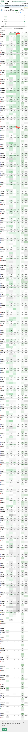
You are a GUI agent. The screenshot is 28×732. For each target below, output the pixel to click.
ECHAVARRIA (3, 502)
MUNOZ (2, 180)
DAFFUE (2, 677)
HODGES (2, 112)
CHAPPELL (3, 659)
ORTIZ (2, 231)
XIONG (2, 435)
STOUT (2, 695)
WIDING (2, 359)
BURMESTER (3, 265)
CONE (2, 343)
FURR (2, 657)
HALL (2, 363)
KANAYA (2, 536)
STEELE (2, 220)
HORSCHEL (3, 233)
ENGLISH (2, 332)
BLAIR (2, 45)
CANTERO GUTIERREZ (5, 648)
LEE (2, 325)
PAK (2, 301)
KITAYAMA (3, 106)
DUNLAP (2, 238)
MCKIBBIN (3, 466)
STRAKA (2, 101)
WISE (2, 540)
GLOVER (2, 469)
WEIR (2, 711)
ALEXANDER (3, 625)
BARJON (2, 637)
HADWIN (2, 415)
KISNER (2, 489)
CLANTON (3, 361)
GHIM (2, 222)
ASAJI (2, 448)
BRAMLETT (3, 175)
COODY (2, 413)
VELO (2, 379)
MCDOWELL (3, 191)
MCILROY (3, 63)
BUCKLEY (3, 511)
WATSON (2, 482)
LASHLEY (3, 478)
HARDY (2, 451)
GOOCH (2, 97)
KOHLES (2, 54)
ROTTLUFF (3, 699)
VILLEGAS (3, 585)
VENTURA (3, 312)
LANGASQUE (3, 399)
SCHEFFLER (3, 74)
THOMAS (2, 330)
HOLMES (2, 717)
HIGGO (2, 417)
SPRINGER (3, 357)
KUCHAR (2, 283)
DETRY (2, 381)
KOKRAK (2, 292)
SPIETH (2, 404)
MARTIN (2, 43)
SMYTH (2, 159)
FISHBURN (3, 224)
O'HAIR (2, 713)
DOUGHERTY (3, 650)
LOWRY (2, 184)
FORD (2, 128)
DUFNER (2, 630)
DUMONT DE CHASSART (5, 139)
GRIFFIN (2, 135)
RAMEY (2, 446)
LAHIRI (2, 193)
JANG (2, 41)
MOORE (2, 267)
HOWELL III (3, 498)
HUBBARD (3, 110)
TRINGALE (3, 294)
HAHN (2, 563)
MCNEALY (3, 296)
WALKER (2, 558)
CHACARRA (3, 679)
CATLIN (2, 690)
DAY (2, 516)
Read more (22, 12)
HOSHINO (3, 269)
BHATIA (2, 166)
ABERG (2, 148)
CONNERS (3, 34)
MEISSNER (3, 211)
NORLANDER (3, 368)
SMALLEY (3, 108)
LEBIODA (3, 462)
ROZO (2, 491)
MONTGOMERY (4, 520)
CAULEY (2, 339)
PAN (2, 464)
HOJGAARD (3, 70)
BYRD (2, 578)
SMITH (2, 103)
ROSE (2, 258)
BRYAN (2, 655)
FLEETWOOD (3, 59)
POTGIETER (3, 321)
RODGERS (3, 455)
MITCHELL (3, 240)
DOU (2, 115)
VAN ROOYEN (3, 395)
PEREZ (2, 285)
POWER (2, 200)
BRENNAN (3, 36)
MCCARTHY (3, 202)
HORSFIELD (3, 531)
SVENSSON (3, 215)
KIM (2, 50)
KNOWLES (3, 401)
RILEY (2, 581)
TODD (2, 610)
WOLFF (2, 426)
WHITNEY (3, 652)
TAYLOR (2, 213)
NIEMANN (3, 81)
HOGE (2, 177)
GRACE (2, 397)
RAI (2, 146)
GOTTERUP (3, 392)
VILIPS (2, 323)
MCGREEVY (3, 227)
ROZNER (2, 47)
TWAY (2, 493)
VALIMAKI (3, 218)
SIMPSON (3, 182)
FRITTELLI (3, 688)
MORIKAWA (3, 90)
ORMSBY (2, 614)
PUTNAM (2, 137)
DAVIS (2, 507)
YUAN (2, 639)
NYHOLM (3, 410)
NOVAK (2, 336)
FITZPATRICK (3, 38)
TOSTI (2, 460)
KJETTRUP (3, 168)
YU (1, 245)
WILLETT (3, 529)
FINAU (2, 406)
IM (1, 354)
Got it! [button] (4, 729)
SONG (2, 256)
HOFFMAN (3, 538)
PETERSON (3, 280)
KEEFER (2, 471)
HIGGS (2, 236)
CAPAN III (3, 565)
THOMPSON (3, 444)
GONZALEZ (3, 666)
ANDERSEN (3, 554)
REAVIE (2, 453)
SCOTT (2, 372)
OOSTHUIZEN (3, 433)
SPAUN (2, 72)
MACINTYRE (3, 249)
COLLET (2, 715)
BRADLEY (3, 157)
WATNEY (2, 697)
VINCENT (3, 65)
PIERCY (2, 547)
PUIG (2, 350)
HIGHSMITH (3, 348)
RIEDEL (2, 314)
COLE (2, 370)
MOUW (2, 56)
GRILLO (2, 99)
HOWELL (2, 706)
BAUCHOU (3, 305)
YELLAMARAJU (4, 52)
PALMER (2, 603)
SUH (2, 619)
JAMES (2, 117)
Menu (7, 1)
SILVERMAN (3, 567)
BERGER (2, 209)
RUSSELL (2, 670)
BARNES (2, 628)
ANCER (2, 408)
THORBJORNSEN (4, 121)
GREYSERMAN (3, 352)
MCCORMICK (3, 623)
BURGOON (3, 702)
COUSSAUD (3, 704)
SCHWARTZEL (3, 119)
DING (2, 646)
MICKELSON (3, 260)
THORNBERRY (3, 601)
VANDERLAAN (3, 583)
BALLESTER (3, 79)
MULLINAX (3, 556)
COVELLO (3, 605)
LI (1, 388)
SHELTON (3, 641)
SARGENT (3, 587)
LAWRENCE (3, 130)
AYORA (2, 684)
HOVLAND (3, 155)
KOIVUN (2, 144)
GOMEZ (2, 594)
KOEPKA (2, 153)
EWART (2, 500)
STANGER (3, 592)
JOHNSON (3, 173)
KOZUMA (3, 574)
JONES (2, 386)
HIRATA (2, 251)
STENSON (3, 242)
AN (1, 437)
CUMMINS (3, 509)
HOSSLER (3, 549)
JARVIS (2, 345)
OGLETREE (3, 590)
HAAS (2, 668)
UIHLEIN (2, 424)
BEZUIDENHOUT (4, 341)
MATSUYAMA (3, 92)
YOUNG (2, 274)
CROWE (2, 518)
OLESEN (2, 247)
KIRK (2, 171)
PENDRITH (3, 186)
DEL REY (2, 621)
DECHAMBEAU (3, 68)
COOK (2, 596)
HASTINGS (3, 693)
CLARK (2, 164)
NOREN (2, 195)
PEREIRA (3, 569)
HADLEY (2, 576)
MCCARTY (3, 377)
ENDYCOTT (3, 271)
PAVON (2, 316)
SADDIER (3, 484)
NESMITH (3, 457)
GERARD (2, 83)
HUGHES (2, 480)
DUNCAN (2, 572)
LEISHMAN (3, 229)
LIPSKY (2, 307)
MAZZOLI (3, 708)
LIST (2, 334)
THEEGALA (3, 276)
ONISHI (2, 289)
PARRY (2, 390)
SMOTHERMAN (3, 61)
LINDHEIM (3, 675)
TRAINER (3, 632)
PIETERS (2, 278)
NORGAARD (3, 124)
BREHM (2, 298)
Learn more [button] (5, 725)
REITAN (2, 419)
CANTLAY (3, 287)
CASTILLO (3, 442)
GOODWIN (3, 534)
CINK (2, 643)
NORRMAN (3, 612)
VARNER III (3, 88)
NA (1, 473)
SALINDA (3, 513)
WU (2, 525)
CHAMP (2, 428)
